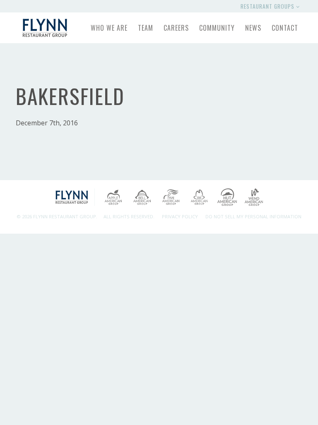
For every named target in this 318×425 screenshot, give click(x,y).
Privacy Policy (180, 216)
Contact (285, 28)
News (253, 28)
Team (145, 28)
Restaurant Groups (268, 6)
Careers (176, 28)
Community (217, 28)
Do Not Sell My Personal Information (253, 216)
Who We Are (109, 28)
